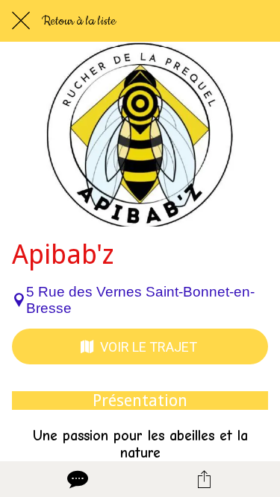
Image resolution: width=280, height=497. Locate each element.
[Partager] (204, 479)
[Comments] (76, 479)
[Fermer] (21, 21)
